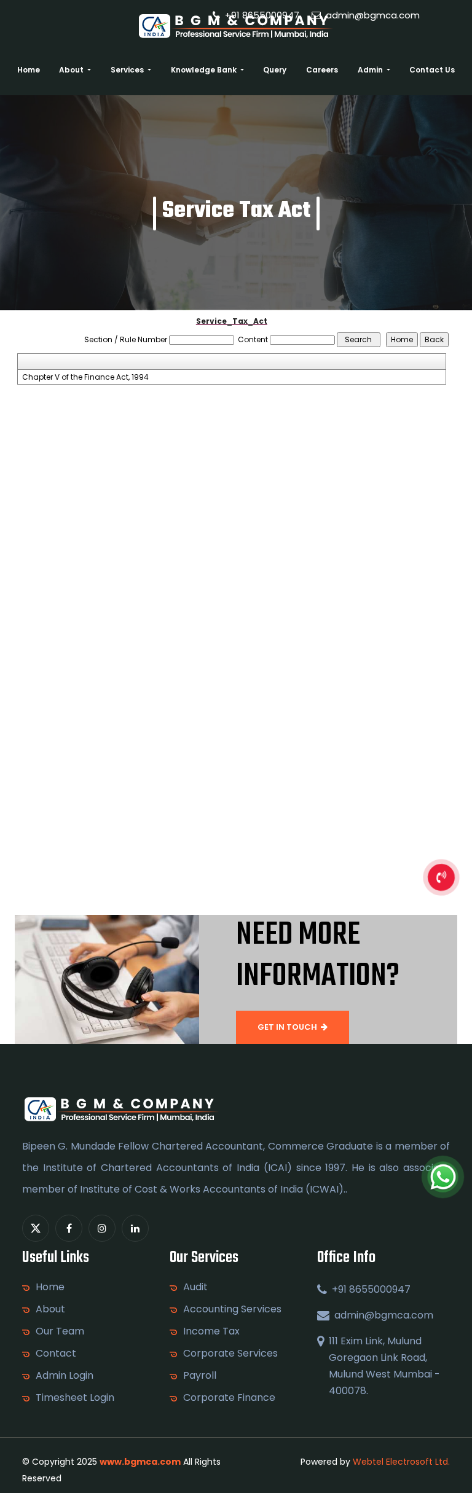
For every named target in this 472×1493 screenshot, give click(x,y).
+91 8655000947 (260, 15)
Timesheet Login (75, 1398)
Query (274, 70)
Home (28, 70)
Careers (322, 70)
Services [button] (128, 70)
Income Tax (211, 1331)
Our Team (60, 1331)
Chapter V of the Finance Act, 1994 (85, 377)
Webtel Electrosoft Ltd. (401, 1462)
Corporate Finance (229, 1398)
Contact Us (432, 70)
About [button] (72, 70)
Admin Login (64, 1376)
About (50, 1309)
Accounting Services (232, 1309)
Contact (56, 1353)
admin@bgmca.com (371, 15)
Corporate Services (230, 1353)
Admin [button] (371, 70)
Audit (195, 1287)
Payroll (199, 1376)
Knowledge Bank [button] (204, 70)
